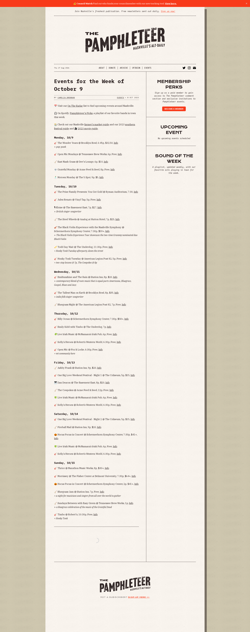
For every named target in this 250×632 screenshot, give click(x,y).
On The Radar (75, 105)
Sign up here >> (139, 597)
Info (116, 142)
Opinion (136, 68)
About (101, 68)
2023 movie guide (88, 128)
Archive (124, 68)
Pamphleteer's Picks (81, 113)
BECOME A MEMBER (173, 109)
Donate (112, 68)
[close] (246, 3)
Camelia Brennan (66, 97)
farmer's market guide (96, 124)
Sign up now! (168, 11)
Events (147, 68)
